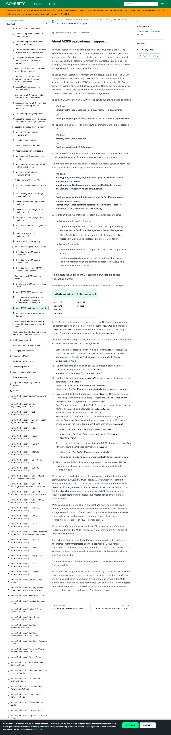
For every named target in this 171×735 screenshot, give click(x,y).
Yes (144, 56)
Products (38, 4)
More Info (147, 725)
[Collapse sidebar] (53, 21)
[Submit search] (156, 3)
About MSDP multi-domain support (148, 32)
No (157, 56)
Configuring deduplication (117, 19)
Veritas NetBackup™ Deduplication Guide (84, 19)
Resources (54, 4)
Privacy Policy (38, 729)
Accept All (130, 725)
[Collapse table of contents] (139, 21)
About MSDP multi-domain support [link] (72, 23)
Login (162, 4)
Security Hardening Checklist (56, 14)
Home (59, 19)
